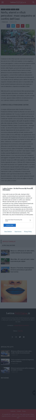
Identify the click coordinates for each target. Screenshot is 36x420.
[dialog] (18, 210)
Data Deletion (8, 231)
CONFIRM (9, 225)
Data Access (18, 231)
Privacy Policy (28, 231)
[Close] (32, 188)
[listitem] (18, 220)
